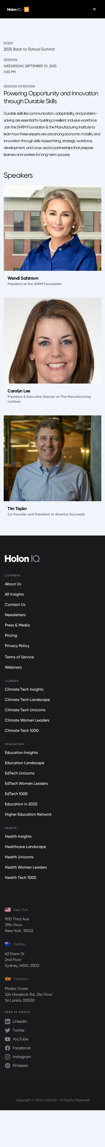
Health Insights (18, 836)
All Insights (14, 594)
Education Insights (21, 752)
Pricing (11, 635)
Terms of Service (19, 657)
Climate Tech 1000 (22, 730)
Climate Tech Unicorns (25, 710)
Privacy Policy (17, 645)
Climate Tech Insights (24, 689)
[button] (94, 9)
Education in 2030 (21, 804)
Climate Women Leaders (27, 720)
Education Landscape (24, 763)
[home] (17, 9)
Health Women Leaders (26, 867)
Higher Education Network (28, 814)
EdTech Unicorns (19, 773)
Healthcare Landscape (25, 846)
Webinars (13, 667)
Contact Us (15, 604)
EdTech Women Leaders (26, 783)
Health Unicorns (19, 857)
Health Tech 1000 (20, 877)
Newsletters (15, 614)
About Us (13, 584)
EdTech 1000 (16, 793)
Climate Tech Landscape (27, 699)
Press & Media (17, 625)
